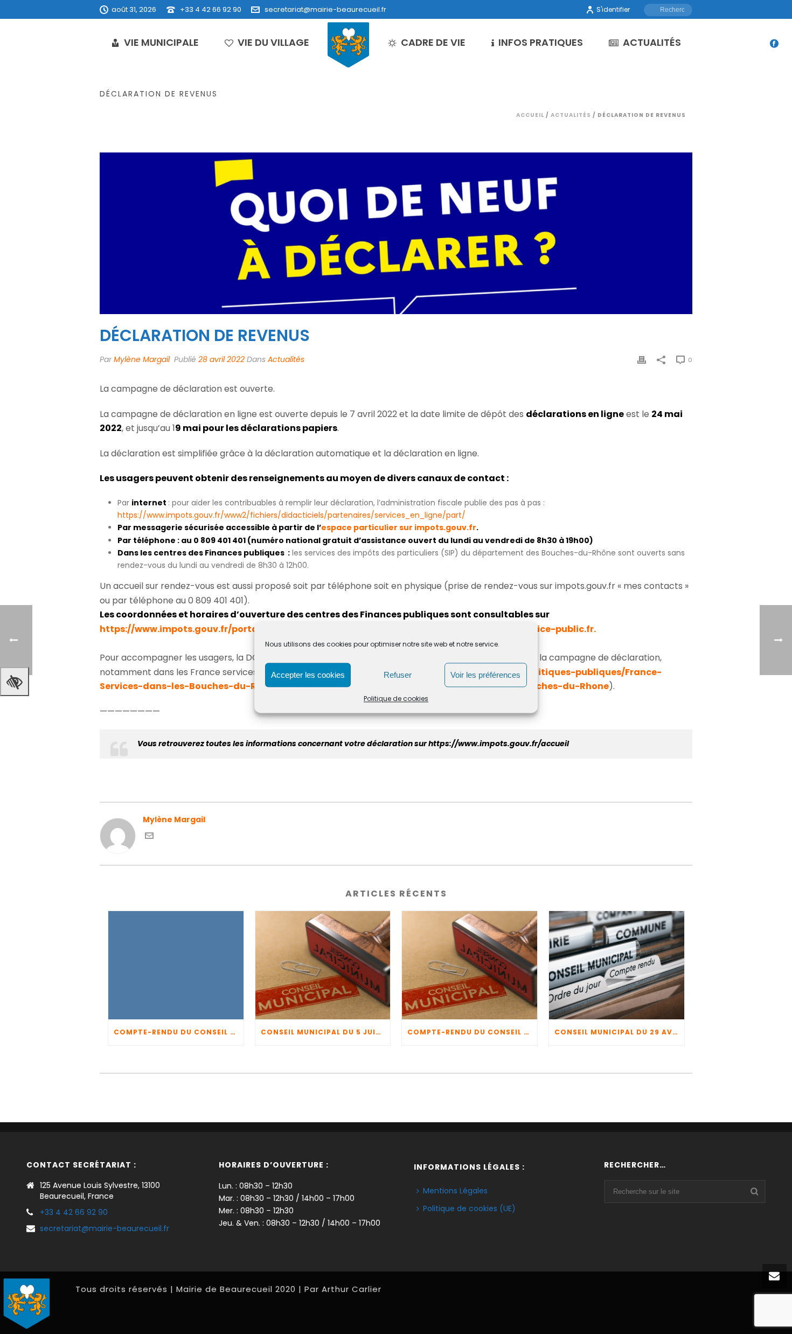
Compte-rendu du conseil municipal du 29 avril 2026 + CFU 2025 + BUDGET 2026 (472, 1032)
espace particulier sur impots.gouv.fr (398, 527)
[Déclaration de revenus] (396, 233)
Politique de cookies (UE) (469, 1208)
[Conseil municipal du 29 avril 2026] (616, 965)
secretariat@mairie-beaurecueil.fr (325, 9)
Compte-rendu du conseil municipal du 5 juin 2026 (179, 1032)
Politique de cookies (396, 698)
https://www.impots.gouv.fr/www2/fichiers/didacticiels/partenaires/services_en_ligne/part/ (291, 515)
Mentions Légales (455, 1190)
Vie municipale (161, 42)
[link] (498, 743)
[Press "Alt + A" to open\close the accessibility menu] (14, 681)
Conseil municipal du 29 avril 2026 (619, 1032)
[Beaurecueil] (348, 44)
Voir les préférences (485, 674)
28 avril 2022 (221, 359)
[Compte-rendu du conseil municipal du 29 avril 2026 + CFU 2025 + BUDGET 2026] (469, 965)
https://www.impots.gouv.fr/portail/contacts (205, 629)
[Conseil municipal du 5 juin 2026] (323, 965)
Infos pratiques (540, 42)
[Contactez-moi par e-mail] (149, 837)
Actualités (652, 42)
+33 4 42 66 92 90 (210, 9)
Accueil (530, 115)
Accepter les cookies (308, 674)
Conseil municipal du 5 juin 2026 (326, 1032)
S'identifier (613, 9)
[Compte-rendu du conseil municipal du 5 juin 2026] (176, 965)
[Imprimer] (641, 359)
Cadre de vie (433, 42)
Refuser (398, 674)
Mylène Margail (142, 359)
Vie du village (273, 42)
